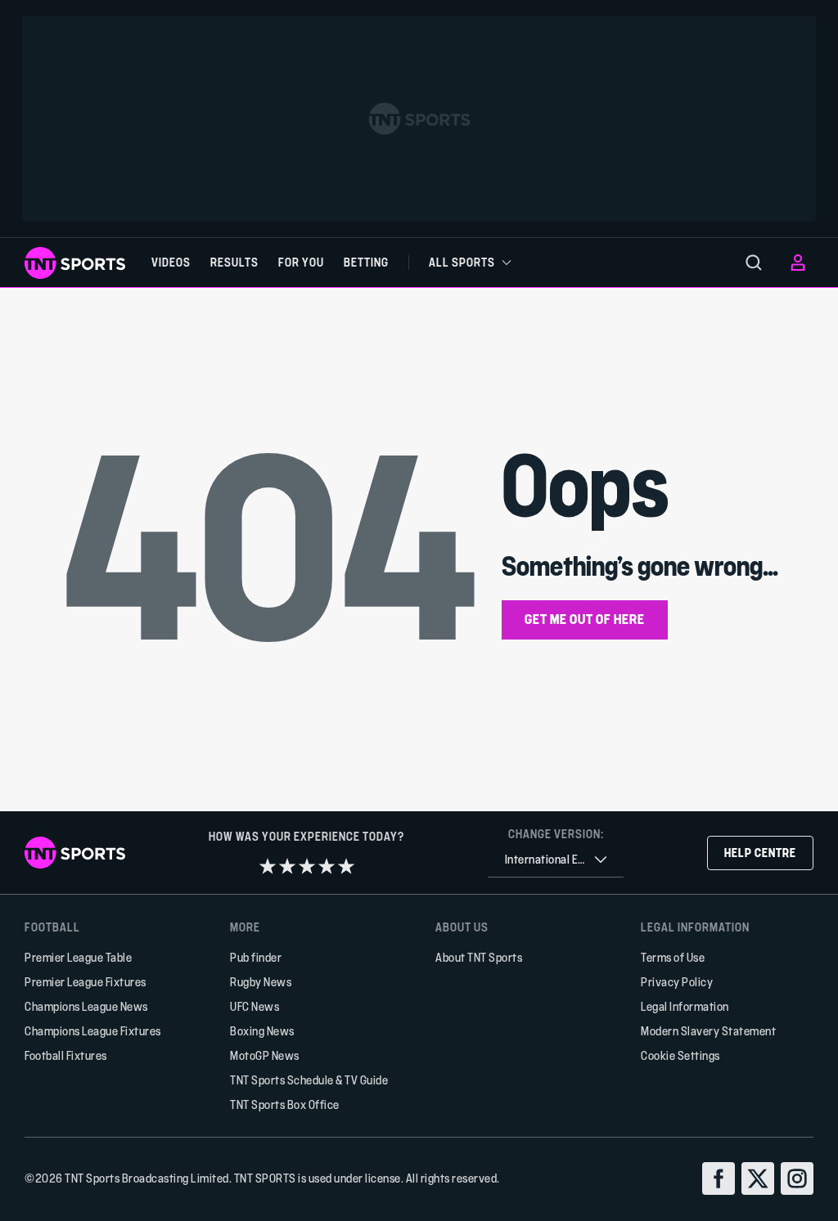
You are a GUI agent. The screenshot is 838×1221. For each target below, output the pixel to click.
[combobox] (556, 860)
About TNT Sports (478, 957)
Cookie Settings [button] (680, 1055)
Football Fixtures (66, 1055)
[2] (287, 866)
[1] (267, 866)
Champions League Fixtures (93, 1031)
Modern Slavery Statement (708, 1031)
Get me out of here (585, 618)
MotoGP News (265, 1055)
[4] (326, 866)
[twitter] (757, 1178)
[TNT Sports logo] (75, 263)
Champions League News (86, 1006)
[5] (346, 866)
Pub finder (256, 957)
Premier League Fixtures (85, 982)
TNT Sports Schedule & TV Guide (309, 1080)
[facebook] (718, 1178)
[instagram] (797, 1178)
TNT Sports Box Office (285, 1104)
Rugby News (260, 982)
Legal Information (685, 1006)
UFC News (254, 1006)
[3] (307, 866)
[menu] (753, 262)
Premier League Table (78, 957)
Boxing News (262, 1031)
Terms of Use (673, 957)
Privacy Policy (677, 982)
